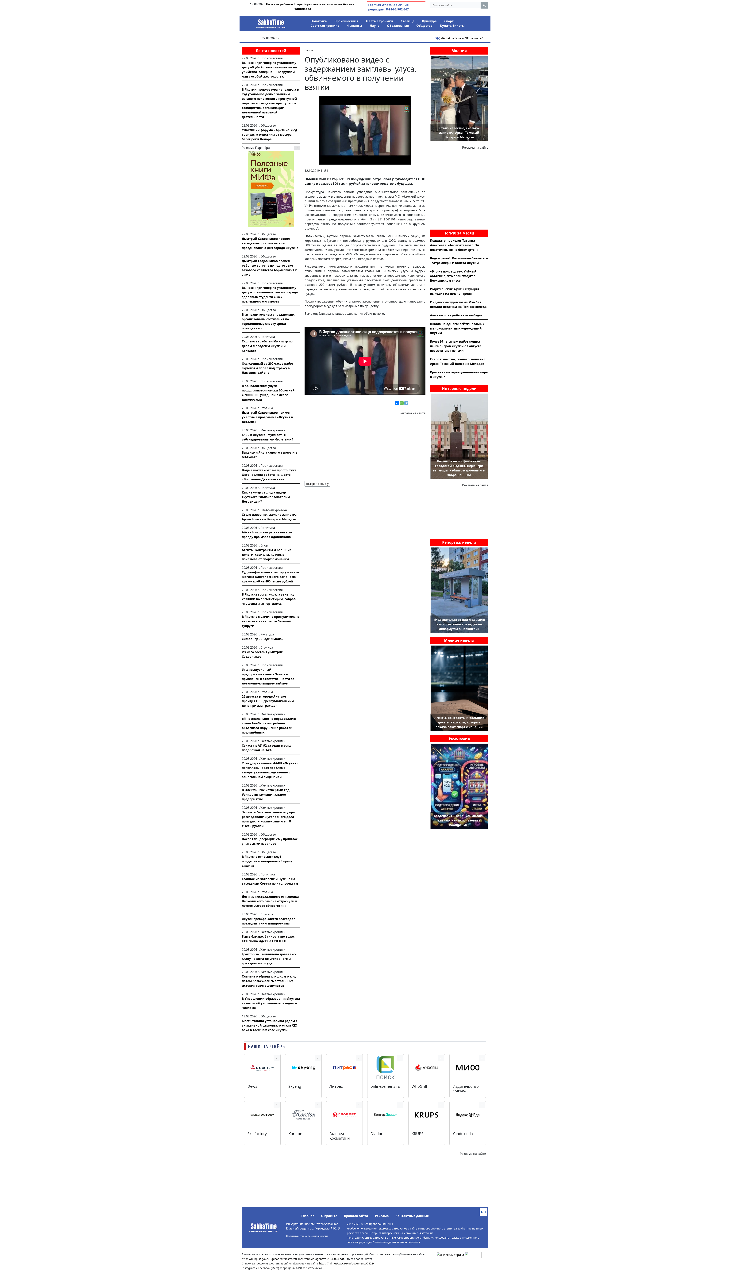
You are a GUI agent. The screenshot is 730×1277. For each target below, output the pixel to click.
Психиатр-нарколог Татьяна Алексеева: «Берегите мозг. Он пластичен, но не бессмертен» (454, 245)
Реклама (382, 1216)
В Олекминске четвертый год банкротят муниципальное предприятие (266, 794)
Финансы (354, 26)
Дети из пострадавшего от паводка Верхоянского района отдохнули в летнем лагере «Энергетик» (270, 901)
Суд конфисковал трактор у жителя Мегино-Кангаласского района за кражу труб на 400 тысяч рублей (270, 576)
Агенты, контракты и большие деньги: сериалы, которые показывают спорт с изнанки (266, 554)
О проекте (329, 1216)
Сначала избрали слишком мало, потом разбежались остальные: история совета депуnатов (269, 981)
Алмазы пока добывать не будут (456, 315)
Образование (398, 26)
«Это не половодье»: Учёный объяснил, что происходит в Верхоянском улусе (453, 276)
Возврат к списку (317, 484)
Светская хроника (325, 26)
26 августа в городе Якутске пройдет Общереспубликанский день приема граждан (268, 701)
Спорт (449, 21)
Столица (407, 21)
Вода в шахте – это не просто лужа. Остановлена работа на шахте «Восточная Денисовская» (270, 474)
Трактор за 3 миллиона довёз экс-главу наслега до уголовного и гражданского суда (269, 958)
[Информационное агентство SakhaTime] (271, 22)
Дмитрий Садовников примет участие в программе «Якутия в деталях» (267, 417)
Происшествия (346, 21)
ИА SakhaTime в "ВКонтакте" (461, 38)
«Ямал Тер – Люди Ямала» (263, 639)
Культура (429, 21)
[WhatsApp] (402, 403)
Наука (374, 26)
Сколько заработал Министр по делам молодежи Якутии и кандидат (267, 346)
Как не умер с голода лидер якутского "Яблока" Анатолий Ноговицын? (266, 497)
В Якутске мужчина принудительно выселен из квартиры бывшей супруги (271, 621)
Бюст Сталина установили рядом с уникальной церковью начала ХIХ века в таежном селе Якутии (269, 1025)
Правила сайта (356, 1216)
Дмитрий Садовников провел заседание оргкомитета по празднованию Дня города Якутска (270, 243)
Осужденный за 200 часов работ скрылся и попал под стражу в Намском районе (268, 368)
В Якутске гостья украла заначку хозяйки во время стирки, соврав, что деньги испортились (269, 599)
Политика (319, 21)
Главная (307, 1216)
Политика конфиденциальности (307, 1236)
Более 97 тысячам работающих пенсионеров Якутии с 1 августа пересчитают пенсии (455, 346)
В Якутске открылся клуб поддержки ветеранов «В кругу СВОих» (267, 861)
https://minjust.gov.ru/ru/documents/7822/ (346, 1263)
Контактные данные (412, 1216)
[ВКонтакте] (397, 403)
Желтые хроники (379, 21)
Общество (424, 26)
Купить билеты (452, 26)
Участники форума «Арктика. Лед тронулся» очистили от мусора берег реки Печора (269, 134)
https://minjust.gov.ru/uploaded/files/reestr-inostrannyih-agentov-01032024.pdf (293, 1259)
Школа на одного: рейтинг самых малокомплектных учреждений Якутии (457, 328)
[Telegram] (406, 403)
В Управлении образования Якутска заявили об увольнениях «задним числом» (271, 1003)
